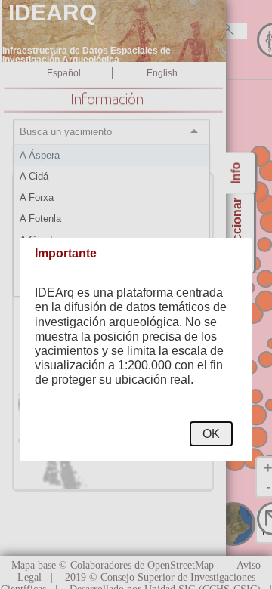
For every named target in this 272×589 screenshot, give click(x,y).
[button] (211, 433)
